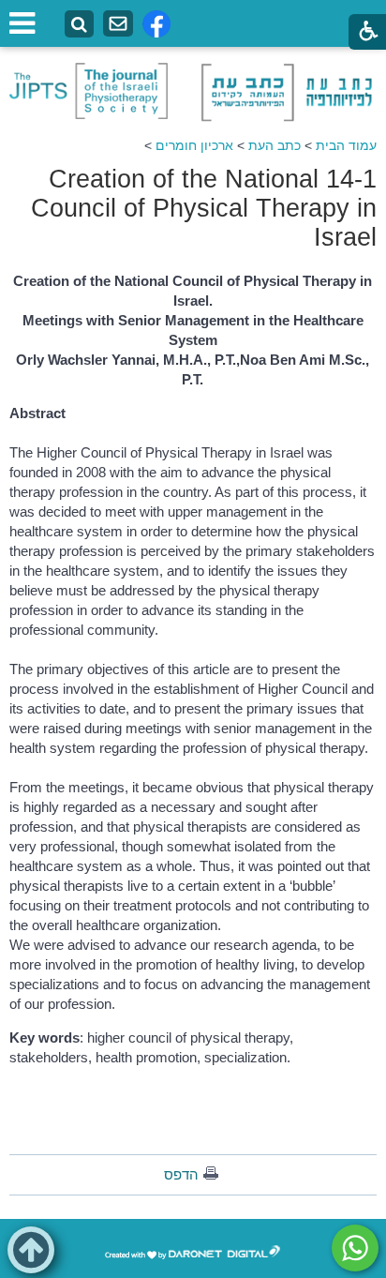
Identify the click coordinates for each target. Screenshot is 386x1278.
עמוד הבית (346, 145)
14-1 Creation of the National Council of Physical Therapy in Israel (204, 208)
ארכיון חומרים (194, 145)
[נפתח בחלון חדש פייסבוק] (156, 24)
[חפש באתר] (79, 25)
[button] (30, 1249)
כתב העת (274, 145)
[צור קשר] (118, 24)
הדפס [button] (181, 1174)
